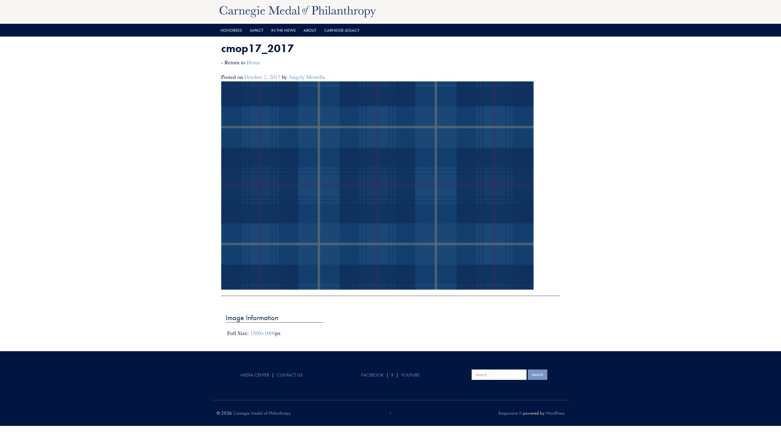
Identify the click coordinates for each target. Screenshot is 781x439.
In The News (283, 30)
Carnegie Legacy (341, 30)
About (310, 30)
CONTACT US (290, 375)
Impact (256, 30)
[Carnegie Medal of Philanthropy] (298, 11)
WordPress (555, 413)
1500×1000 (262, 333)
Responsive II (510, 413)
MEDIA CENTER (254, 375)
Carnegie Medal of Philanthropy (262, 413)
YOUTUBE (410, 375)
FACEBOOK (372, 375)
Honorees (231, 30)
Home (253, 62)
